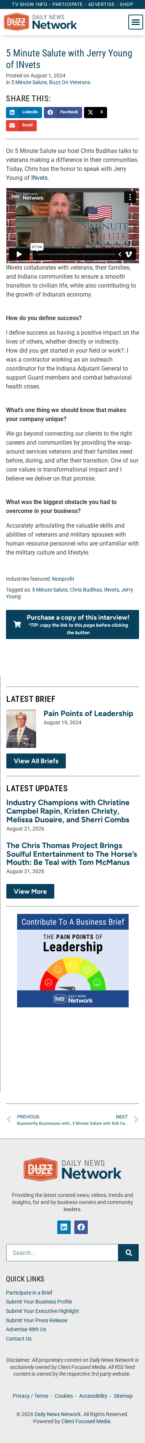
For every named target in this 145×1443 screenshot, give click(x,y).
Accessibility (93, 1396)
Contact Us (19, 1339)
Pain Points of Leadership (88, 713)
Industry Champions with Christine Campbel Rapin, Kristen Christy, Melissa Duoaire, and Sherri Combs (68, 811)
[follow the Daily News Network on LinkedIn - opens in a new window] (64, 1227)
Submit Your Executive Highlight (42, 1311)
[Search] (128, 1252)
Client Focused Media (85, 1421)
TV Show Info (29, 4)
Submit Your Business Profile (39, 1302)
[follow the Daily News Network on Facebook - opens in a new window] (81, 1227)
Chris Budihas (86, 590)
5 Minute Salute (29, 82)
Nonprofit (63, 579)
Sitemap (123, 1396)
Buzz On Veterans (69, 82)
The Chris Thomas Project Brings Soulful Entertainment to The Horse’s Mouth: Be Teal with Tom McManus (71, 854)
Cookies (64, 1396)
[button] (135, 22)
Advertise (101, 4)
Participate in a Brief (29, 1293)
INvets (39, 177)
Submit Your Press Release (36, 1320)
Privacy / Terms (30, 1396)
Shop (126, 4)
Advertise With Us (26, 1329)
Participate (67, 4)
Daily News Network (58, 1414)
